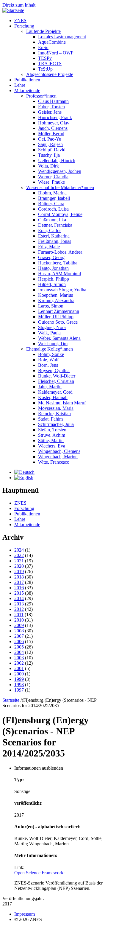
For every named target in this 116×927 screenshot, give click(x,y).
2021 (19, 560)
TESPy (45, 58)
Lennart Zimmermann (58, 311)
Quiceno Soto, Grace (58, 322)
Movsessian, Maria (55, 408)
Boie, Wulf (48, 359)
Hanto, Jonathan (53, 268)
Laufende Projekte (43, 31)
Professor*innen (41, 95)
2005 (19, 646)
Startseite (10, 700)
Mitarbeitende (27, 90)
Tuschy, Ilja (49, 155)
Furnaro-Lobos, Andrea (60, 252)
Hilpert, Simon (52, 284)
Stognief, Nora (52, 327)
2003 (19, 657)
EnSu (43, 47)
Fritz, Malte (49, 246)
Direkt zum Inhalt (18, 4)
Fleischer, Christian (56, 381)
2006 (19, 641)
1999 (19, 679)
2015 (19, 593)
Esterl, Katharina (54, 235)
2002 (19, 663)
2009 (19, 625)
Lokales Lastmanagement (62, 36)
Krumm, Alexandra (56, 300)
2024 (19, 549)
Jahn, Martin (50, 386)
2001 (19, 668)
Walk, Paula (49, 332)
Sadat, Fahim (50, 418)
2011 (18, 614)
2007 (19, 636)
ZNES (20, 20)
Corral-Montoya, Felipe (60, 214)
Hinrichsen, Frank (55, 117)
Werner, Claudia (53, 176)
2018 (19, 576)
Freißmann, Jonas (54, 241)
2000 (19, 673)
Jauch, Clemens (53, 128)
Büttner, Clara (51, 203)
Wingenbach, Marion (58, 456)
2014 (19, 598)
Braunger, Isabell (54, 198)
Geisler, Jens (50, 112)
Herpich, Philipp (53, 278)
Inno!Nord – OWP (55, 52)
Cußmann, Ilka (52, 219)
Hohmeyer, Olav (53, 122)
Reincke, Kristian (54, 413)
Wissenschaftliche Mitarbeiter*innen (60, 187)
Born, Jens (48, 365)
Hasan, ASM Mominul (59, 273)
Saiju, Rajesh (50, 144)
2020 (19, 566)
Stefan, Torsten (52, 429)
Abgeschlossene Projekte (49, 74)
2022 (19, 555)
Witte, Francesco (53, 462)
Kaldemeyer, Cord (55, 392)
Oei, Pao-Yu (49, 138)
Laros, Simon (50, 305)
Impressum (24, 914)
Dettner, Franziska (55, 225)
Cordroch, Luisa (53, 208)
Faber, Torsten (51, 106)
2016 (19, 587)
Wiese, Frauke (51, 182)
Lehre (19, 85)
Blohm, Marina (52, 192)
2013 (19, 603)
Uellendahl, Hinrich (56, 160)
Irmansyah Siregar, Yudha (62, 289)
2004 (19, 652)
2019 (19, 571)
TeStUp (45, 68)
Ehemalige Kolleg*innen (49, 348)
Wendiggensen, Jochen (59, 171)
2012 (19, 609)
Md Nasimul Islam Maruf (62, 402)
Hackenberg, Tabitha (57, 262)
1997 (19, 689)
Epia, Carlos (49, 230)
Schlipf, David (51, 149)
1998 (19, 684)
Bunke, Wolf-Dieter (56, 375)
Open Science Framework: (39, 872)
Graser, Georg (51, 257)
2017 (19, 582)
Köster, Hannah (53, 397)
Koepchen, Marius (55, 295)
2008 (19, 630)
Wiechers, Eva (51, 445)
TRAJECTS (50, 63)
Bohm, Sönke (51, 354)
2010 (19, 619)
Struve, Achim (51, 435)
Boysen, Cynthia (54, 370)
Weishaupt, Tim (53, 343)
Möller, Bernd (51, 133)
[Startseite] (13, 10)
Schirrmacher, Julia (56, 424)
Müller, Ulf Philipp (55, 316)
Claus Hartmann (53, 101)
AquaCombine (52, 42)
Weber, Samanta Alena (59, 338)
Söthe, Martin (51, 440)
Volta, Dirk (48, 165)
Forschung (24, 25)
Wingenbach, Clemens (59, 451)
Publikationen (27, 79)
